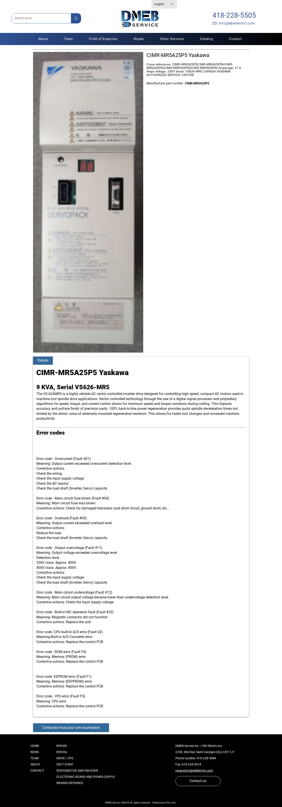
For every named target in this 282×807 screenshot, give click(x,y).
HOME (34, 746)
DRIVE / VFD (64, 758)
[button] (139, 39)
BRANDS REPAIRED (69, 783)
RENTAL (62, 752)
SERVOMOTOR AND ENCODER (77, 770)
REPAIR (61, 746)
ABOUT (35, 764)
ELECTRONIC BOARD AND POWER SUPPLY (85, 777)
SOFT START (64, 764)
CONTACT (37, 770)
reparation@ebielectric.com (194, 770)
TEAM (34, 758)
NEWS (34, 752)
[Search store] (76, 18)
